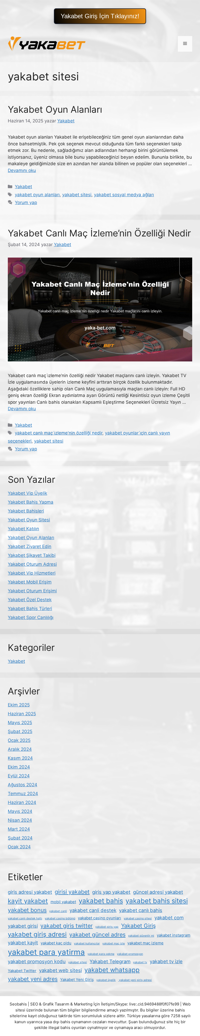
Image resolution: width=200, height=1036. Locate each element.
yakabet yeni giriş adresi (135, 980)
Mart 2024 (19, 829)
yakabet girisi (23, 926)
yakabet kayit (23, 942)
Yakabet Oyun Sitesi (29, 519)
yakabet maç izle (113, 943)
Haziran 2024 (22, 802)
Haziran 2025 (22, 713)
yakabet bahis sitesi (157, 901)
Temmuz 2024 (23, 793)
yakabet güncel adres (97, 934)
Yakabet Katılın (23, 528)
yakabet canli (58, 911)
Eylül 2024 (19, 775)
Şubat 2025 (20, 731)
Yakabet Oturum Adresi (32, 564)
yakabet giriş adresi (37, 934)
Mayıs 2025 (20, 722)
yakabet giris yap (106, 926)
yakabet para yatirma (46, 952)
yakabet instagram (173, 935)
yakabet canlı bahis (140, 910)
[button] (100, 16)
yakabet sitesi (76, 194)
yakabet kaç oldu (56, 942)
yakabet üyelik (106, 980)
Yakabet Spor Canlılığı (30, 617)
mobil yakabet (63, 901)
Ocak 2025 (19, 740)
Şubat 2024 (20, 838)
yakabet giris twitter (66, 925)
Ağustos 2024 (22, 784)
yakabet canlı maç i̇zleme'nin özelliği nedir (58, 433)
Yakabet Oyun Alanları (55, 109)
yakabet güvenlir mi (141, 935)
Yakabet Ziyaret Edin (29, 546)
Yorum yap (26, 202)
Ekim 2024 (19, 767)
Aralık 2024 (20, 749)
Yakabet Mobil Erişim (30, 582)
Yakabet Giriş (138, 925)
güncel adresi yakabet (158, 892)
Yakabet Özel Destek (30, 599)
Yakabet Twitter (22, 970)
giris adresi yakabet (30, 892)
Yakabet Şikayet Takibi (31, 555)
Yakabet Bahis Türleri (30, 608)
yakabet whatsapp (112, 970)
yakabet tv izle (166, 961)
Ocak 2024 (19, 846)
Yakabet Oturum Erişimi (32, 590)
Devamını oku (22, 170)
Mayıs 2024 (20, 811)
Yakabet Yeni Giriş (77, 979)
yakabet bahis (101, 901)
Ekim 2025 (19, 704)
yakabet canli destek (93, 910)
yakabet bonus (27, 910)
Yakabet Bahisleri (26, 511)
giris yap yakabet (111, 892)
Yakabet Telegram (110, 961)
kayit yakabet (28, 901)
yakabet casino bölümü (60, 918)
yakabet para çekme (101, 954)
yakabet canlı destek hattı (25, 918)
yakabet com (169, 917)
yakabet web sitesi (60, 970)
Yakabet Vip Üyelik (27, 493)
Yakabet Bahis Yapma (30, 502)
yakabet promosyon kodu (37, 961)
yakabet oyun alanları (37, 194)
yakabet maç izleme (145, 942)
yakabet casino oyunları (99, 917)
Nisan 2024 (20, 820)
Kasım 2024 (20, 758)
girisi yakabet (72, 891)
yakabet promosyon (130, 954)
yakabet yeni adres (33, 978)
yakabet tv (140, 962)
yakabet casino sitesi (138, 918)
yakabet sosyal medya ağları (124, 194)
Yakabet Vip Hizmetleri (31, 573)
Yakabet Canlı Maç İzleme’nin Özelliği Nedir (99, 233)
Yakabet (23, 186)
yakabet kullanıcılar (87, 943)
